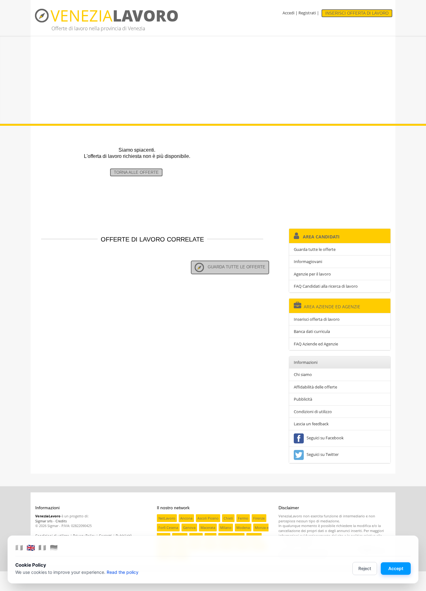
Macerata (208, 527)
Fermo (243, 518)
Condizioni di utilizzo (313, 411)
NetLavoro (166, 518)
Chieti (228, 518)
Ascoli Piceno (208, 518)
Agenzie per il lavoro (312, 274)
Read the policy (122, 572)
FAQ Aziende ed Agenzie (316, 344)
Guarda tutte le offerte (234, 267)
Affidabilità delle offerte (315, 387)
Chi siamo (303, 374)
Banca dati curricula (312, 331)
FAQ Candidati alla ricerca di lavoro (326, 286)
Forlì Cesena (168, 527)
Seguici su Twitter (322, 454)
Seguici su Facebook (324, 438)
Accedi (288, 13)
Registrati (307, 13)
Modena (243, 527)
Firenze (259, 518)
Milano (225, 527)
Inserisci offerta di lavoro (317, 319)
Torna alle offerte (136, 172)
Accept (395, 568)
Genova (189, 527)
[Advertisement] (213, 80)
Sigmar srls (43, 521)
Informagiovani (308, 261)
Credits (61, 521)
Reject (364, 568)
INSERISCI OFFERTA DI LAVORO (357, 13)
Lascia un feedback (311, 424)
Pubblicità (303, 399)
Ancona (186, 518)
